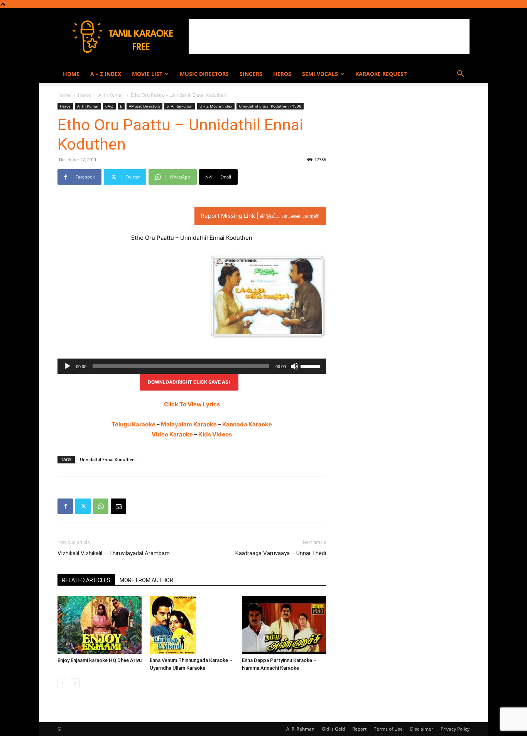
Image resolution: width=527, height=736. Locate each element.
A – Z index (105, 73)
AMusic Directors (144, 106)
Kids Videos (215, 434)
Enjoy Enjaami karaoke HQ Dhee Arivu (99, 660)
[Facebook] (65, 506)
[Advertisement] (329, 36)
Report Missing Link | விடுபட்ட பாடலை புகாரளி (260, 215)
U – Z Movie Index (215, 106)
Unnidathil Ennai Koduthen (107, 459)
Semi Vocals (320, 73)
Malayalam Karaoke (189, 424)
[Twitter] (83, 506)
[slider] (311, 365)
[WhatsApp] (100, 506)
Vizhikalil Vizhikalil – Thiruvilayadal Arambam (113, 553)
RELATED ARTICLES (86, 580)
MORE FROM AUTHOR (146, 580)
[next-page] (74, 683)
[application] (191, 366)
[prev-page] (62, 683)
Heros (282, 73)
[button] (460, 74)
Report (359, 729)
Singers (251, 73)
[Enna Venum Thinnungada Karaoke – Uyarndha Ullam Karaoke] (192, 625)
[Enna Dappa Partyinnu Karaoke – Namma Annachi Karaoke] (284, 625)
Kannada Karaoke (247, 424)
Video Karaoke (172, 434)
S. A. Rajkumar (180, 106)
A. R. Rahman (300, 729)
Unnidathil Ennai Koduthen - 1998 (270, 106)
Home (71, 73)
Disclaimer (421, 729)
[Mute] (294, 366)
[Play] (67, 366)
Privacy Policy (455, 729)
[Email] (118, 506)
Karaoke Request (381, 73)
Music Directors (204, 73)
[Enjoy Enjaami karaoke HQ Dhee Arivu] (99, 625)
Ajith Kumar (110, 95)
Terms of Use (388, 729)
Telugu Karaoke (133, 424)
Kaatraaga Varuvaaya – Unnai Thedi (280, 553)
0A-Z (109, 106)
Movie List (147, 73)
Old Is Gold (333, 729)
